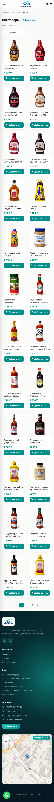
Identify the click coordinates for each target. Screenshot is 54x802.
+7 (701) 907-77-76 (14, 707)
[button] (27, 756)
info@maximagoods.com (16, 715)
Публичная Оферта (10, 675)
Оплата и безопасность (12, 686)
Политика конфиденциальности (16, 679)
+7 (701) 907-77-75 (14, 711)
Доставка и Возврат (11, 694)
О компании (7, 683)
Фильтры (11, 33)
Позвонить (12, 726)
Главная (5, 12)
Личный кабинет (9, 662)
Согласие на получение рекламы (17, 690)
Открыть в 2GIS (42, 738)
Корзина (5, 658)
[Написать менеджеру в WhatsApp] (6, 795)
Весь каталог (30, 20)
